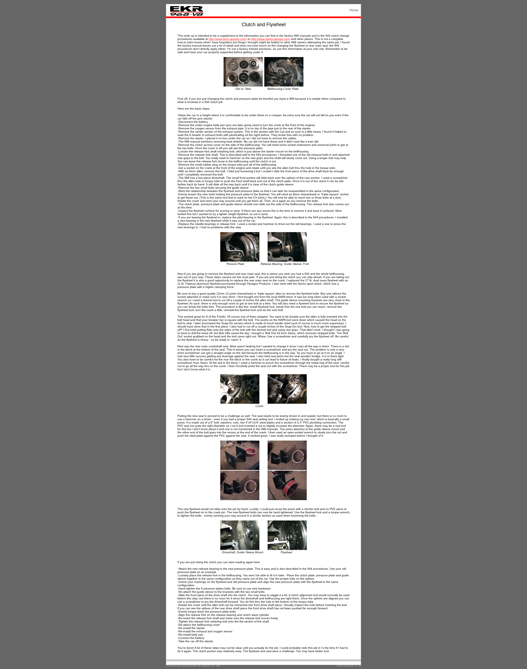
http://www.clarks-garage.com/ (270, 39)
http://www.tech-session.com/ (228, 39)
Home (354, 10)
